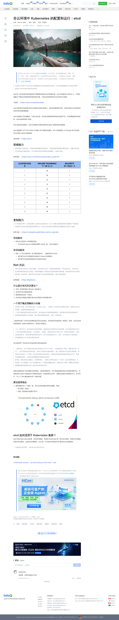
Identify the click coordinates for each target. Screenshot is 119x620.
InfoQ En (113, 598)
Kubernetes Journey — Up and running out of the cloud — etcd (35, 462)
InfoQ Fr (113, 603)
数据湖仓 (93, 56)
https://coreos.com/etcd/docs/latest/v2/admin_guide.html (41, 157)
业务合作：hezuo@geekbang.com (56, 601)
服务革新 (24, 524)
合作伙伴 (40, 601)
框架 (61, 524)
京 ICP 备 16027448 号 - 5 (70, 617)
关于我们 (40, 597)
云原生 (32, 524)
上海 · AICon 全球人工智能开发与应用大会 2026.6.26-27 (89, 601)
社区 (110, 48)
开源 (92, 41)
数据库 (95, 48)
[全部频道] (97, 9)
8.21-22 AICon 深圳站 (67, 473)
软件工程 (103, 41)
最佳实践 (39, 524)
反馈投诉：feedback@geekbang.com (56, 603)
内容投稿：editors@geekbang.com (56, 598)
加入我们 (40, 604)
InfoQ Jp (113, 601)
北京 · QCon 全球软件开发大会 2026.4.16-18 (86, 598)
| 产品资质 (100, 617)
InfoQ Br (113, 605)
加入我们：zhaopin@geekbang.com (56, 605)
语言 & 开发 (97, 41)
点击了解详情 (25, 81)
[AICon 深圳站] (41, 73)
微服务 (47, 524)
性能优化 (54, 524)
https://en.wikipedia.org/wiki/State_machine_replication (41, 232)
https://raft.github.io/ (29, 280)
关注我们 (40, 606)
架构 (18, 524)
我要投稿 (40, 599)
